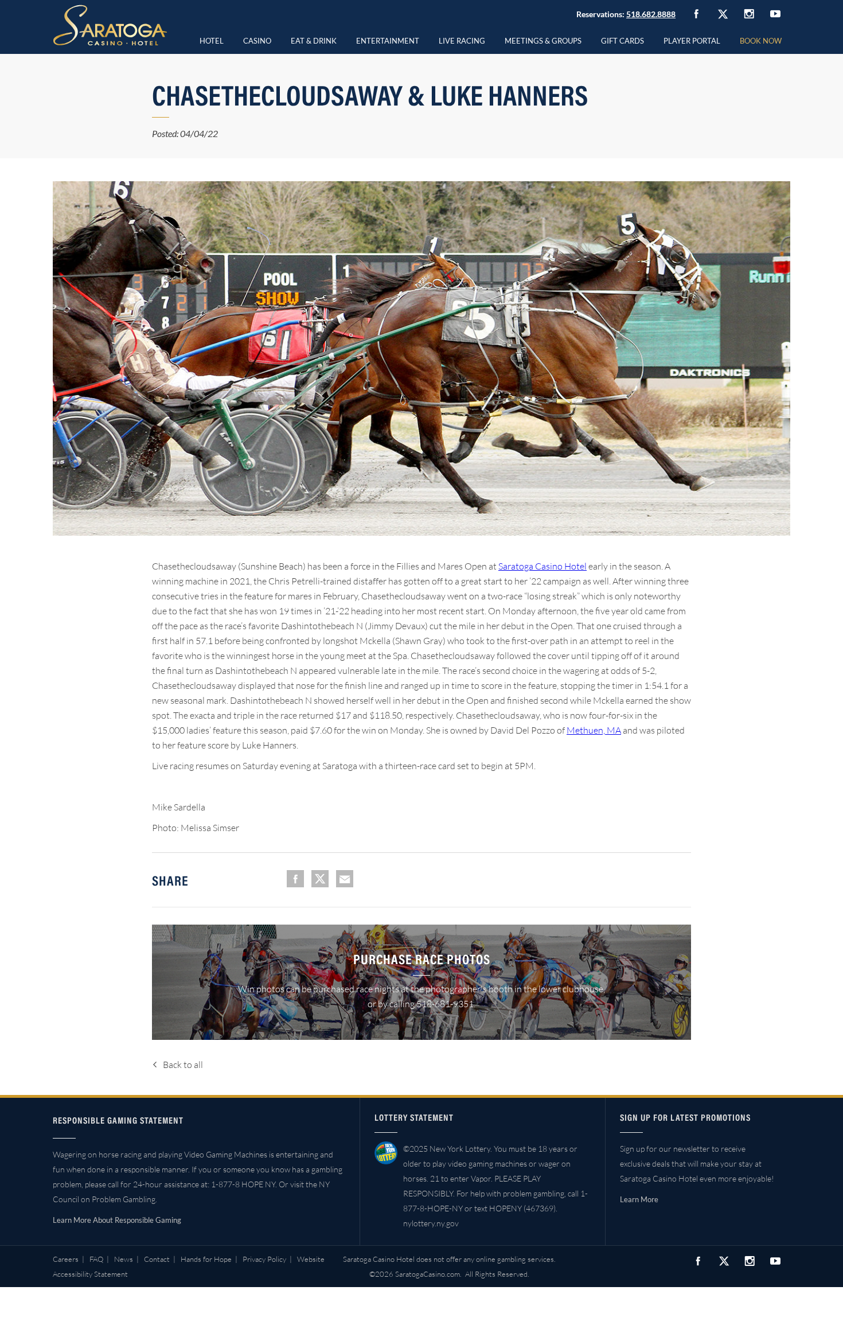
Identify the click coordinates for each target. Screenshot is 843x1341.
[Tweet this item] (320, 878)
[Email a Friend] (344, 878)
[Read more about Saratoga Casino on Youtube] (775, 13)
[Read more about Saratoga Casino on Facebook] (696, 14)
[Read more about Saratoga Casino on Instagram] (749, 13)
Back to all (183, 1064)
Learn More (639, 1199)
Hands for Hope (206, 1259)
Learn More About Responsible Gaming (117, 1220)
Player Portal (692, 40)
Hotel (212, 40)
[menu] (257, 39)
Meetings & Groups (543, 40)
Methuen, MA (594, 730)
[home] (110, 25)
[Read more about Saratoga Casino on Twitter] (722, 14)
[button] (257, 39)
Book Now (761, 40)
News (123, 1259)
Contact (157, 1259)
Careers (66, 1259)
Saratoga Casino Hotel (542, 566)
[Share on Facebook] (295, 878)
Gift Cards (622, 40)
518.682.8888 (651, 14)
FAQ (96, 1259)
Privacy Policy (264, 1259)
